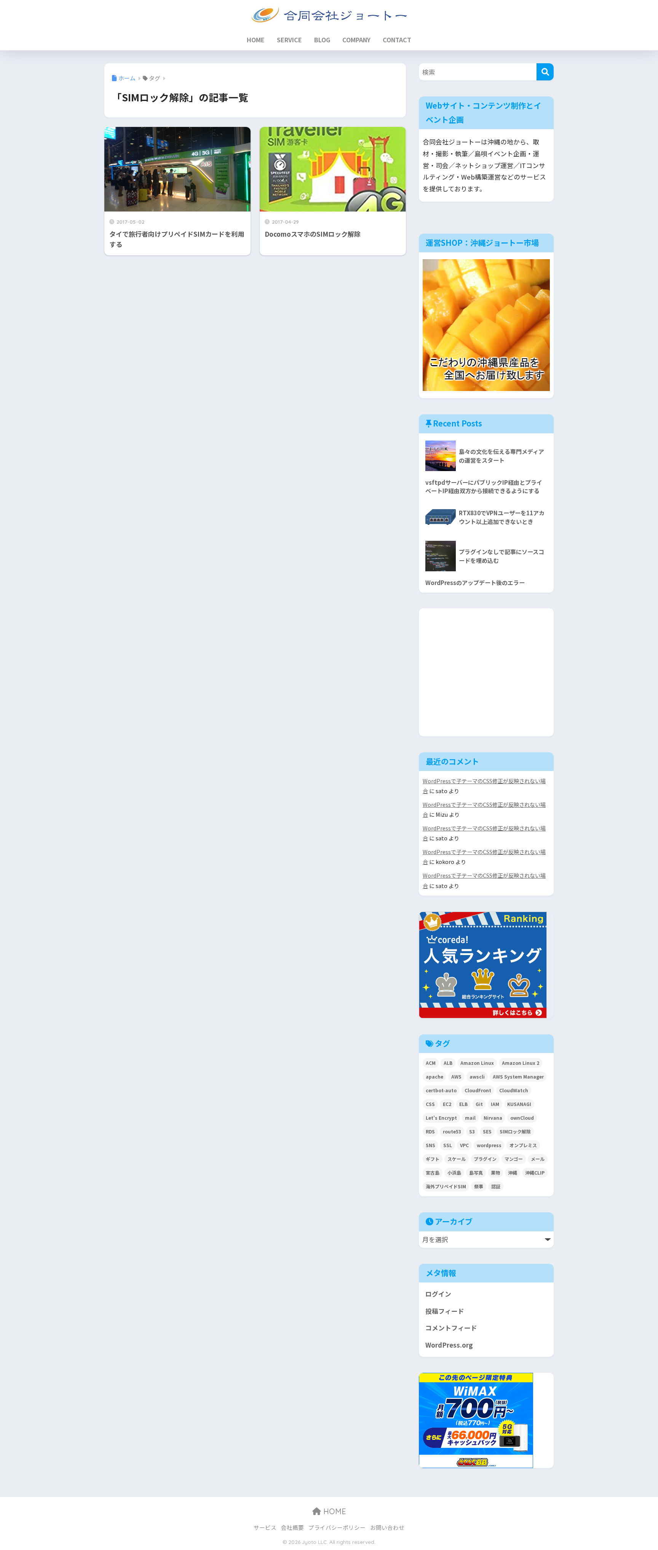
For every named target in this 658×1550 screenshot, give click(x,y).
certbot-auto (441, 1090)
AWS (456, 1076)
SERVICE (289, 39)
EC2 (447, 1104)
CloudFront (478, 1090)
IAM (495, 1104)
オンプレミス (523, 1145)
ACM (431, 1063)
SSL (447, 1145)
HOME (256, 39)
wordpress (489, 1145)
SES (487, 1131)
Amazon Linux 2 (520, 1063)
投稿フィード (444, 1311)
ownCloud (522, 1117)
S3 (472, 1131)
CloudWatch (513, 1090)
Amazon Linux (477, 1063)
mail (470, 1117)
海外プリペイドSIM (446, 1186)
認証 (495, 1186)
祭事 (478, 1186)
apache (434, 1076)
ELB (463, 1104)
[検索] (545, 71)
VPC (464, 1145)
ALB (448, 1063)
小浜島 (454, 1172)
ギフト (432, 1159)
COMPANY (356, 39)
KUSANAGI (519, 1104)
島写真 (476, 1172)
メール (538, 1159)
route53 (452, 1131)
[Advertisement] (489, 670)
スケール (456, 1159)
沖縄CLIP (535, 1172)
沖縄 (512, 1172)
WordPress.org (449, 1345)
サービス (265, 1527)
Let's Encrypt (441, 1117)
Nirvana (493, 1117)
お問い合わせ (387, 1527)
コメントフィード (451, 1327)
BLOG (322, 39)
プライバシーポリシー (337, 1527)
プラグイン (485, 1159)
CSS (430, 1104)
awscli (477, 1076)
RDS (430, 1131)
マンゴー (514, 1159)
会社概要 (292, 1527)
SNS (430, 1145)
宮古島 (432, 1172)
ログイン (438, 1293)
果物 (495, 1172)
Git (479, 1104)
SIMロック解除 (515, 1131)
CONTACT (397, 39)
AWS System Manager (518, 1076)
